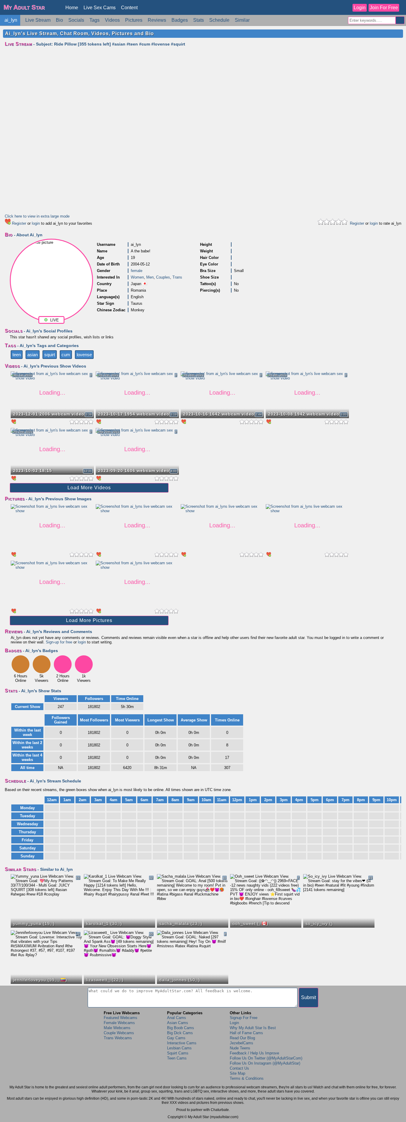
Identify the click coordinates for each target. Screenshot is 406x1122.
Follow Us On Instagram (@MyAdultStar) (265, 1063)
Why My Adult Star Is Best (253, 1028)
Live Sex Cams (100, 7)
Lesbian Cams (179, 1048)
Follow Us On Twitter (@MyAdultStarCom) (266, 1058)
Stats (198, 20)
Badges (179, 20)
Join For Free (384, 7)
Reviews (157, 20)
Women (137, 277)
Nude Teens (240, 1048)
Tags (94, 20)
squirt (49, 354)
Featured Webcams (120, 1017)
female (136, 270)
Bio (59, 20)
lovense (84, 354)
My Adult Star (24, 7)
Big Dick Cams (180, 1033)
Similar (242, 20)
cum (66, 354)
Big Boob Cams (180, 1028)
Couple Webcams (119, 1033)
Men (150, 277)
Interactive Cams (181, 1043)
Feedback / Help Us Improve (254, 1053)
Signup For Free (243, 1017)
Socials (76, 20)
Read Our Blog (242, 1038)
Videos (112, 20)
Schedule (219, 20)
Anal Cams (176, 1017)
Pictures (133, 20)
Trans (177, 277)
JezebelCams (241, 1043)
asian (32, 354)
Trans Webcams (118, 1038)
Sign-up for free (59, 642)
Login (360, 7)
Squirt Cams (177, 1053)
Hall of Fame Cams (246, 1033)
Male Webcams (117, 1028)
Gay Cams (176, 1038)
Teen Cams (177, 1058)
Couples (163, 277)
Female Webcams (119, 1023)
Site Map (237, 1073)
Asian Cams (177, 1023)
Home (71, 7)
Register (19, 223)
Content (129, 7)
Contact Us (239, 1068)
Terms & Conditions (247, 1078)
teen (16, 354)
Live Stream (38, 20)
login (36, 223)
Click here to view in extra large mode (37, 216)
